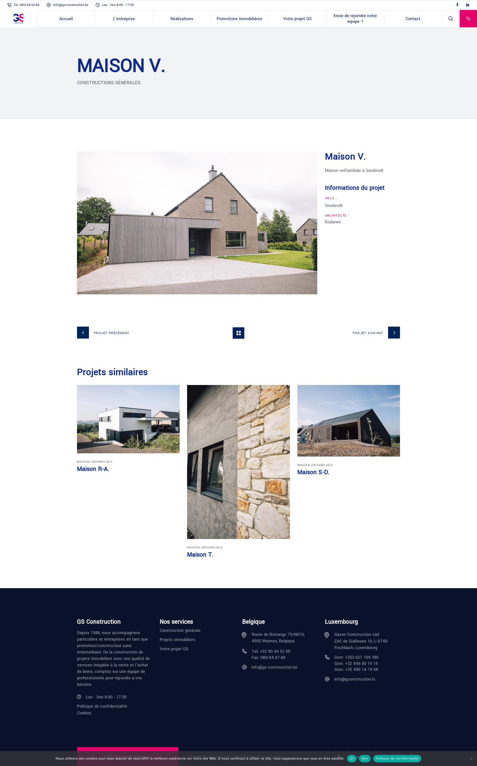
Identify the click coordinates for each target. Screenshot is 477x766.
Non (364, 758)
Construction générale (180, 630)
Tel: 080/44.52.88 (26, 5)
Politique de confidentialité (102, 706)
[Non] (470, 758)
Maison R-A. (93, 469)
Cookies (84, 713)
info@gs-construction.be (70, 5)
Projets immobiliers (177, 640)
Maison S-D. (313, 472)
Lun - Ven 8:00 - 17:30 (118, 5)
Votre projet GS (174, 648)
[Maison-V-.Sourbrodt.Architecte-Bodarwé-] (197, 223)
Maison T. (200, 555)
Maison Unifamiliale (95, 462)
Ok (352, 758)
